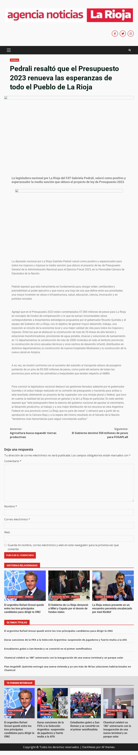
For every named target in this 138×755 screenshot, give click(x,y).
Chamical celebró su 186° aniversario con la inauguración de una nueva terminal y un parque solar (63, 657)
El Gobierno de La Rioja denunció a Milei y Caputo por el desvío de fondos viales (69, 586)
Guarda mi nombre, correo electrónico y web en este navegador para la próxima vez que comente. (63, 547)
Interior (110, 714)
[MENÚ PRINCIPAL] (8, 50)
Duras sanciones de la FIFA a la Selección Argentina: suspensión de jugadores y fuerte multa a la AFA (65, 639)
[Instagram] (131, 33)
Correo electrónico (17, 519)
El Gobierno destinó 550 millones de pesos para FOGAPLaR (100, 433)
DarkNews (89, 747)
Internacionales (15, 597)
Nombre (10, 506)
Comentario (12, 461)
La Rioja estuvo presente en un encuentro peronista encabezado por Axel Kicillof (113, 586)
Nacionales (46, 714)
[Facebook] (115, 33)
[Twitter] (123, 33)
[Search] (130, 50)
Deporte (45, 706)
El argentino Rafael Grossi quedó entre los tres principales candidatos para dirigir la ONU (25, 586)
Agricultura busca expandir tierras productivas (33, 433)
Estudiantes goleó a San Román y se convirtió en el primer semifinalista (48, 648)
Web (7, 532)
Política (14, 60)
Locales (99, 597)
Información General (116, 710)
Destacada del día (60, 597)
